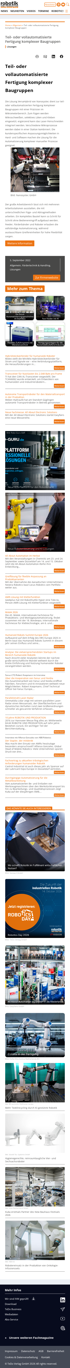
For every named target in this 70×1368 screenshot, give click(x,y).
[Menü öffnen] (67, 11)
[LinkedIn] (62, 1300)
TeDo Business (13, 1309)
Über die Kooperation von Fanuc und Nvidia (29, 678)
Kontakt (45, 1357)
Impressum (11, 1351)
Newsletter (50, 4)
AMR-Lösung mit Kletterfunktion (22, 597)
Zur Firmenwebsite (46, 277)
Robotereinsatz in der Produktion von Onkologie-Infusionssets (31, 1267)
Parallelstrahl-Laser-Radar (19, 698)
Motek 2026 (11, 612)
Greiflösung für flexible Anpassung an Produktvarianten (25, 578)
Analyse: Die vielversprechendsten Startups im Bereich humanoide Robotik (30, 653)
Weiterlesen (59, 368)
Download (10, 1304)
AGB (41, 1351)
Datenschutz (28, 1351)
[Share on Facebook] (61, 56)
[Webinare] (62, 1329)
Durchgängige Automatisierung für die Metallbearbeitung (26, 779)
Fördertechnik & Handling (36, 265)
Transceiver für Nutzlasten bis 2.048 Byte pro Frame (33, 373)
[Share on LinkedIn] (53, 56)
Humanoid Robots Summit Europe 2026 (26, 635)
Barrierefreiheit (55, 1351)
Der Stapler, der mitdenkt (19, 740)
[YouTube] (62, 1319)
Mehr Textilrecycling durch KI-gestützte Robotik (31, 1107)
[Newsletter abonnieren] (62, 1310)
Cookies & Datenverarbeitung (21, 1357)
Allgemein (17, 25)
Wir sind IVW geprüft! (17, 1298)
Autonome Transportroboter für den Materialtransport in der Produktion (35, 396)
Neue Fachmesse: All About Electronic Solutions (31, 412)
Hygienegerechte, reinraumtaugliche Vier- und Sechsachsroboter (30, 1160)
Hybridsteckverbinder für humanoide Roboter (30, 356)
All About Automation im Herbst (22, 555)
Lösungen (11, 46)
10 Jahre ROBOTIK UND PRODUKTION (25, 717)
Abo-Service (11, 1319)
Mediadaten (11, 1314)
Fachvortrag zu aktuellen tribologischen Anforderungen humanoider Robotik (26, 762)
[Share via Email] (45, 56)
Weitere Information (19, 243)
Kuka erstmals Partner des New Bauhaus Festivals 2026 (32, 1213)
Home (8, 25)
